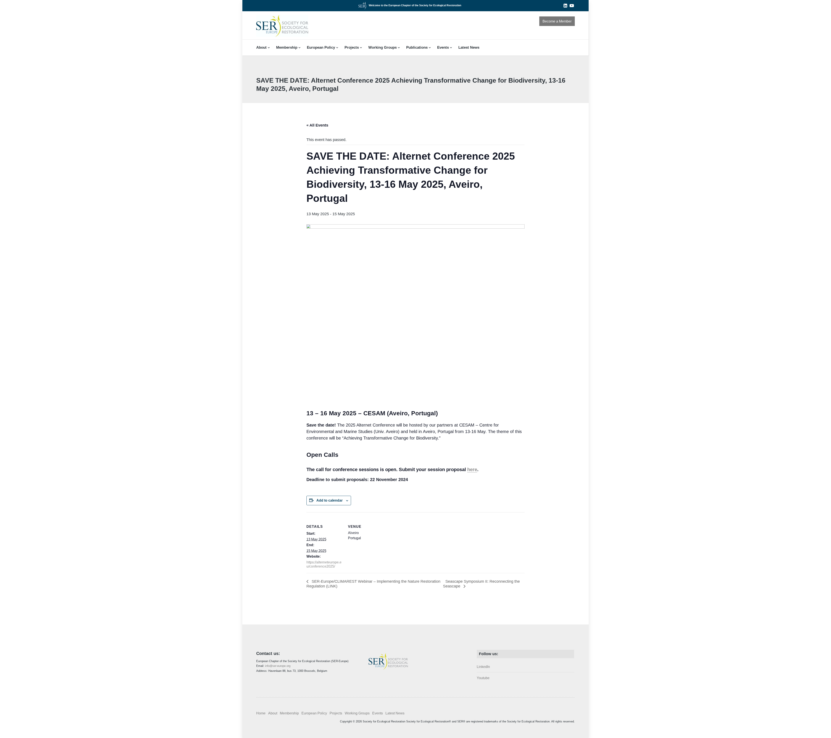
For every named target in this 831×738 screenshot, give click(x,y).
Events (443, 47)
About (261, 47)
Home (261, 713)
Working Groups (382, 47)
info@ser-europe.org (277, 665)
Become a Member (557, 21)
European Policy (321, 47)
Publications (417, 47)
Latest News (468, 47)
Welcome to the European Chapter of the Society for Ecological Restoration (415, 5)
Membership (286, 47)
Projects (352, 47)
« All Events (317, 125)
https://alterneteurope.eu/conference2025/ (323, 564)
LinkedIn (483, 667)
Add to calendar (329, 500)
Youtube (483, 678)
